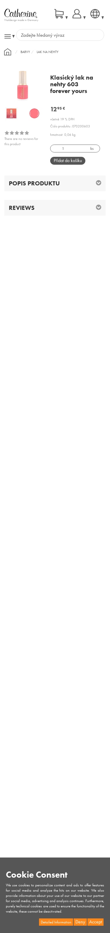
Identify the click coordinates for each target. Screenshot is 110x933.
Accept (95, 922)
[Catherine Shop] (20, 13)
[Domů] (7, 52)
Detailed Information (56, 922)
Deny (80, 922)
